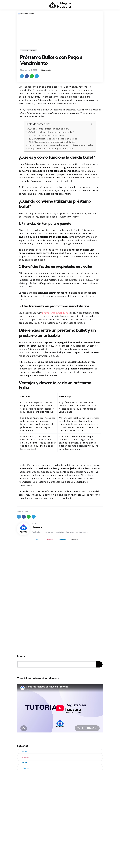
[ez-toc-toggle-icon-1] (90, 124)
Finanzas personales (28, 50)
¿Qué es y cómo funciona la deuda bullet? (48, 128)
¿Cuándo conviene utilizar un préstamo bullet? (50, 132)
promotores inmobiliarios (56, 312)
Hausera (37, 527)
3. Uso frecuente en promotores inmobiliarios (53, 142)
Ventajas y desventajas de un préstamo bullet (50, 148)
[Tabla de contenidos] (92, 124)
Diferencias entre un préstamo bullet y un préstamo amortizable (60, 145)
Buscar (21, 656)
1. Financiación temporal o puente (48, 135)
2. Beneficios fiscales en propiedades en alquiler (54, 138)
